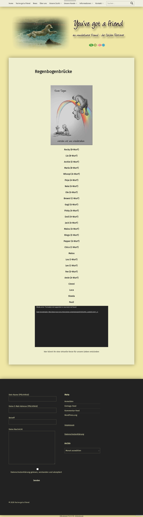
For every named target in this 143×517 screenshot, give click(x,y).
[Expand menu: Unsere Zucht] (61, 3)
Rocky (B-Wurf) (71, 149)
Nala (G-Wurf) (71, 186)
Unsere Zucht (54, 3)
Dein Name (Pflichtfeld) (19, 395)
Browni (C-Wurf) (71, 198)
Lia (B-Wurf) (71, 155)
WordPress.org (70, 415)
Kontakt (98, 3)
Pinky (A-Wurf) (71, 210)
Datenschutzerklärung (74, 434)
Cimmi (71, 284)
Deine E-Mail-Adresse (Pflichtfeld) (23, 406)
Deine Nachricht (16, 429)
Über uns (43, 3)
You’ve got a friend (23, 3)
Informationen (85, 3)
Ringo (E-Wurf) (71, 235)
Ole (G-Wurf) (71, 192)
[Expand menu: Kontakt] (102, 3)
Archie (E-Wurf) (71, 162)
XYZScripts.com (79, 516)
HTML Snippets (64, 516)
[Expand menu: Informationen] (92, 3)
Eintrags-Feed (70, 406)
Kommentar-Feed (72, 410)
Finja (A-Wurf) (71, 180)
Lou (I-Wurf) (71, 259)
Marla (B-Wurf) (71, 168)
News (35, 3)
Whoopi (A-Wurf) (71, 174)
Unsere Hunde (69, 3)
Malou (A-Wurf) (71, 229)
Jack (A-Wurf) (71, 223)
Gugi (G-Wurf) (71, 204)
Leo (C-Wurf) (71, 265)
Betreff (12, 418)
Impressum (69, 425)
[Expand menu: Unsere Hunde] (76, 3)
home (11, 3)
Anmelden (68, 401)
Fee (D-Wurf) (71, 271)
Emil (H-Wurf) (71, 216)
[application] (71, 326)
